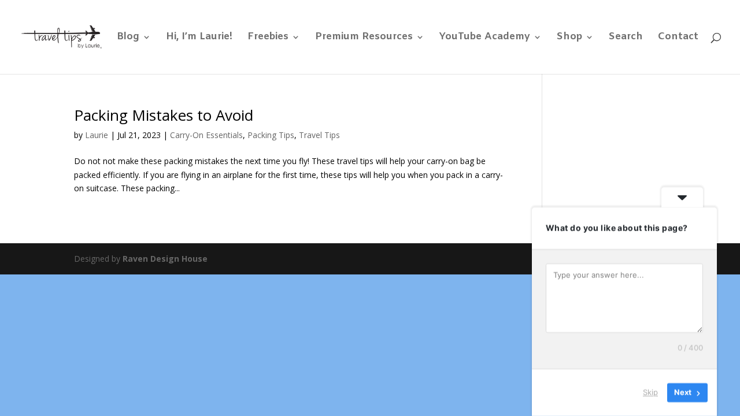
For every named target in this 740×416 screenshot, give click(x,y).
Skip (650, 392)
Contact (678, 38)
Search (626, 38)
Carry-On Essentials (206, 134)
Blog (128, 38)
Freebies (267, 38)
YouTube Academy (484, 38)
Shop (569, 38)
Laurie (96, 134)
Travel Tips (319, 134)
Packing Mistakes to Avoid (163, 115)
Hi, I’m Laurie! (199, 38)
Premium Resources (364, 38)
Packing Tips (270, 134)
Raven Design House (165, 258)
